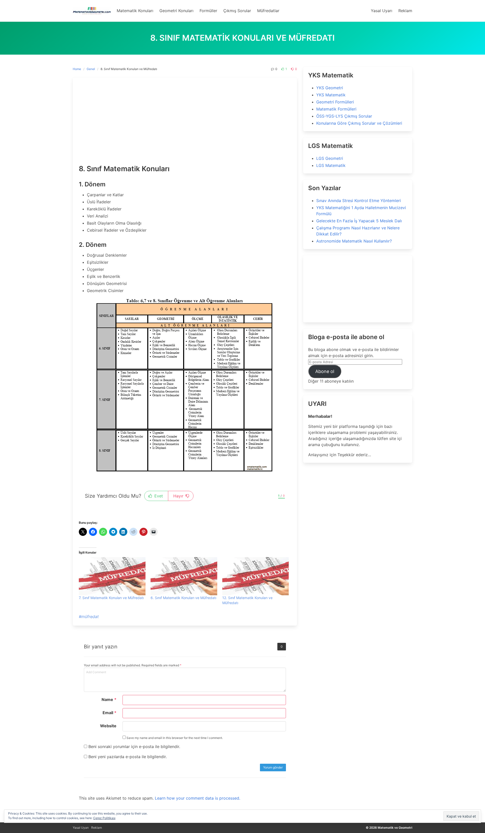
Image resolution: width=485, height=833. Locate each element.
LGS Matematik (331, 165)
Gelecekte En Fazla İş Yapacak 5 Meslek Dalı (359, 220)
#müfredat (89, 616)
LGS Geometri (329, 158)
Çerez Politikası (104, 818)
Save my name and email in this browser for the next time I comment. (174, 738)
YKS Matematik (331, 94)
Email (109, 712)
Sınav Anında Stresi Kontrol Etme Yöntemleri (358, 200)
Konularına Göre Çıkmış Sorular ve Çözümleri (359, 123)
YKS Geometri (329, 87)
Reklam (96, 827)
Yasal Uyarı (81, 827)
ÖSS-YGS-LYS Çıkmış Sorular (344, 116)
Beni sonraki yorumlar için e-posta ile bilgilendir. (134, 746)
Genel (91, 69)
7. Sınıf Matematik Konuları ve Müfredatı (111, 598)
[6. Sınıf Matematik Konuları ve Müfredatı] (184, 576)
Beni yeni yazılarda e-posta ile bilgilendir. (127, 756)
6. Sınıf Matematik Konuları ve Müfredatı (183, 598)
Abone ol (324, 371)
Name (109, 699)
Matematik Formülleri (336, 109)
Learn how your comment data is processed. (197, 798)
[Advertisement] (185, 121)
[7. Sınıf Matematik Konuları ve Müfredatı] (112, 576)
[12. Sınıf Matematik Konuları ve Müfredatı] (255, 576)
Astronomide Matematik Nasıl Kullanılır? (354, 241)
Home (77, 69)
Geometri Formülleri (335, 101)
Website (108, 725)
